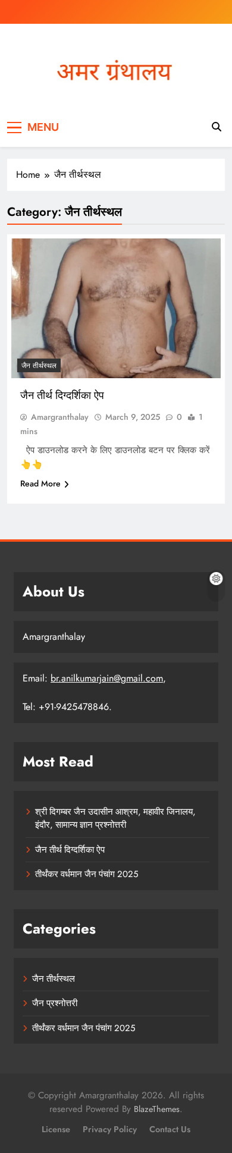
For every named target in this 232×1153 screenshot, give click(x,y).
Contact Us (169, 1129)
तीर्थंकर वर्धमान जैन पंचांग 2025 (86, 874)
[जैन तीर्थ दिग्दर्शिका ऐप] (116, 308)
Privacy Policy (110, 1129)
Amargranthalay (60, 417)
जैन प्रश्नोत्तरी (54, 1003)
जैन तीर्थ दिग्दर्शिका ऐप (62, 395)
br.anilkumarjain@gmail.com (107, 678)
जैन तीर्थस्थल (39, 365)
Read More (40, 483)
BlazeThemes (157, 1109)
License (56, 1129)
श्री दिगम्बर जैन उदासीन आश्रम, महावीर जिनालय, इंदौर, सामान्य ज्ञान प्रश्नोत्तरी (115, 818)
